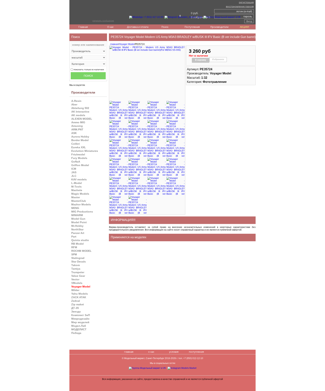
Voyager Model (126, 44)
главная (113, 44)
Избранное (218, 59)
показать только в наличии (89, 69)
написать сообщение (103, 20)
